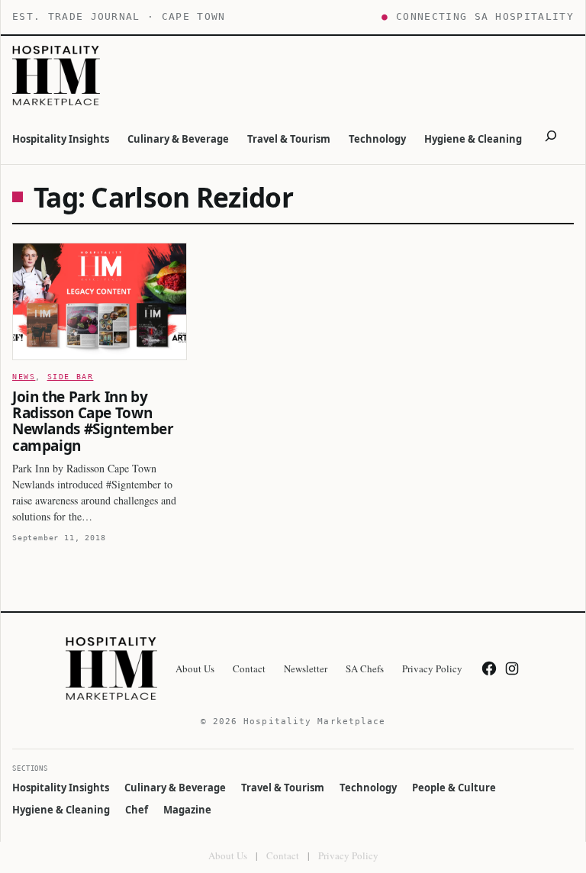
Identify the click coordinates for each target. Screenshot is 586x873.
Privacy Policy (348, 855)
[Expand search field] (551, 138)
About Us (227, 855)
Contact (282, 855)
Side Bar (70, 376)
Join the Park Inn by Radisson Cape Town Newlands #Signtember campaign (92, 421)
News (23, 376)
